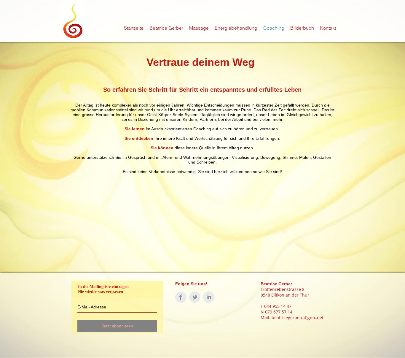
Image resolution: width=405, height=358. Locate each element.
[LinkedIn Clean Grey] (208, 297)
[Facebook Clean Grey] (180, 297)
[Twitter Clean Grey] (194, 297)
